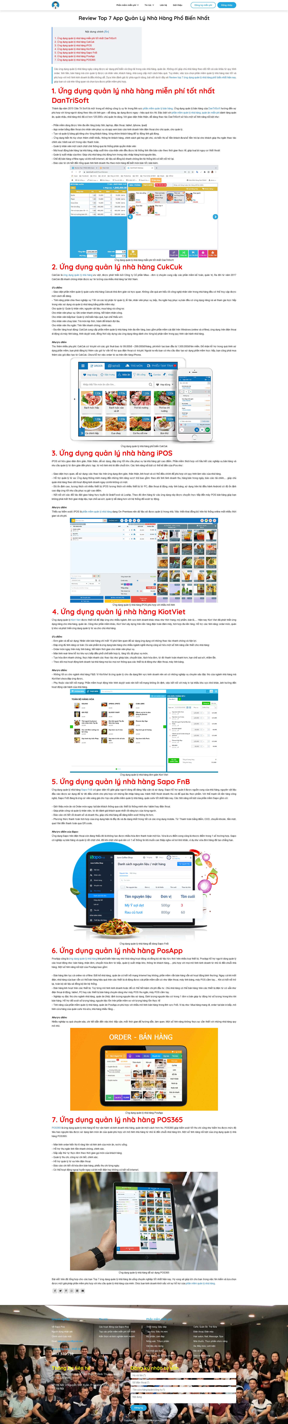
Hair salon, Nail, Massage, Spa (208, 1336)
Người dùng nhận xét (62, 1331)
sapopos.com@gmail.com (70, 1341)
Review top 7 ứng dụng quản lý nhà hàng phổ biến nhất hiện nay (202, 77)
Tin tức (148, 5)
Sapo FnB (87, 789)
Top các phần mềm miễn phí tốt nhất (117, 1331)
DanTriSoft (214, 108)
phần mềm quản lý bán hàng (158, 108)
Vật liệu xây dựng (154, 1346)
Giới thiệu (177, 5)
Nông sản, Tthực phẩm (157, 1341)
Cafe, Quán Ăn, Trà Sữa (205, 1327)
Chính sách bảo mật (62, 1336)
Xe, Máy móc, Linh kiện (204, 1346)
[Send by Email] (82, 1290)
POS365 (57, 1127)
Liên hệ (163, 5)
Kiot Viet (76, 619)
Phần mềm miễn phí (126, 5)
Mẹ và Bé (198, 1351)
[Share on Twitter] (60, 1290)
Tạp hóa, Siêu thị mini (157, 1331)
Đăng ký (138, 1407)
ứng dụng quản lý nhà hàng (77, 275)
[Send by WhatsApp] (71, 1290)
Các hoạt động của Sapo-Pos (114, 1327)
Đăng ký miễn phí (203, 5)
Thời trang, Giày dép (156, 1327)
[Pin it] (66, 1290)
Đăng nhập (226, 5)
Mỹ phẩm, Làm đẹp (155, 1336)
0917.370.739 (63, 1354)
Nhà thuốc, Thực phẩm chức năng (210, 1341)
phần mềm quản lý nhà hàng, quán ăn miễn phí (195, 112)
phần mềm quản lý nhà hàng (97, 511)
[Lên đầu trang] (281, 1413)
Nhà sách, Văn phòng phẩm (159, 1355)
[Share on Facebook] (54, 1290)
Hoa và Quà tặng (202, 1355)
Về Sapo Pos (58, 1327)
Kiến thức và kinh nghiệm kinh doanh (117, 1336)
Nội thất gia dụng (154, 1351)
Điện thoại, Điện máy (203, 1331)
